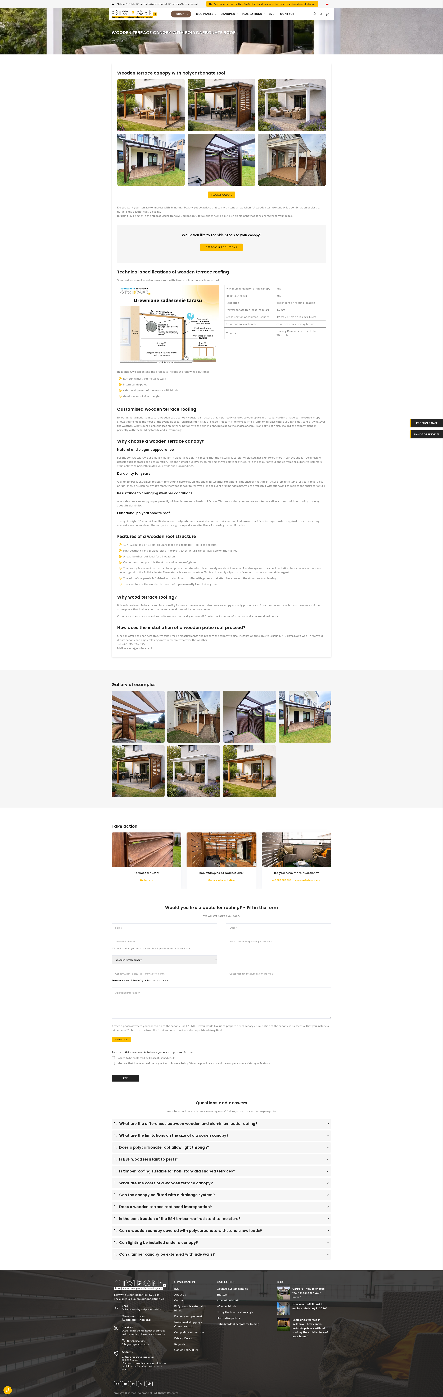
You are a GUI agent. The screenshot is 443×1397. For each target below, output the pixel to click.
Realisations (252, 14)
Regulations (181, 1343)
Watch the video (162, 980)
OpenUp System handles (232, 1288)
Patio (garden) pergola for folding (238, 1323)
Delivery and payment (188, 1316)
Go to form (146, 879)
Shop (180, 14)
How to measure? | (141, 980)
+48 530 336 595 (281, 879)
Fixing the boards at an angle (235, 1312)
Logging (321, 14)
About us (180, 1294)
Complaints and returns (189, 1332)
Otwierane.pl (143, 1392)
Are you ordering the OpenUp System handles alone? (264, 3)
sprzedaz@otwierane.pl (153, 3)
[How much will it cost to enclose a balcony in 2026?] (283, 1309)
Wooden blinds (226, 1306)
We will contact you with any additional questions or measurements (151, 948)
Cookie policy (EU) (186, 1349)
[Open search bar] (315, 13)
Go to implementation (221, 879)
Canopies (227, 14)
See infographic (142, 980)
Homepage (118, 41)
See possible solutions (221, 247)
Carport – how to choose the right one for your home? (308, 1292)
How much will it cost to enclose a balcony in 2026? (309, 1306)
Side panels (205, 14)
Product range (427, 423)
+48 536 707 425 (125, 3)
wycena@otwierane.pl (185, 3)
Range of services (427, 434)
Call (7, 1390)
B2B (271, 14)
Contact (287, 14)
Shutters (222, 1294)
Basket (327, 14)
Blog (280, 1281)
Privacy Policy (179, 1063)
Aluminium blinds (228, 1300)
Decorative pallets (228, 1318)
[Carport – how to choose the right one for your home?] (283, 1294)
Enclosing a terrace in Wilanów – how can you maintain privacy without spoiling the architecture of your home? (310, 1328)
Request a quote (221, 194)
